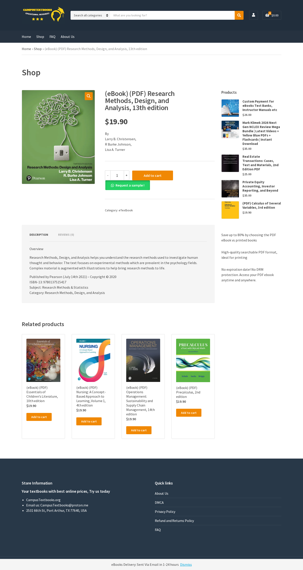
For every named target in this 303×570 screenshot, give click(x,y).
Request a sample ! (130, 185)
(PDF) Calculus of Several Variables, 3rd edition (261, 205)
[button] (89, 96)
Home (26, 36)
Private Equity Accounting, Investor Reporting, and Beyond (260, 186)
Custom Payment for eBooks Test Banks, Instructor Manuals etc (259, 105)
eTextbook (126, 210)
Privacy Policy (165, 511)
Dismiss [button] (186, 564)
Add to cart (152, 175)
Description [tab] (39, 235)
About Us (68, 36)
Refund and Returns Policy (174, 520)
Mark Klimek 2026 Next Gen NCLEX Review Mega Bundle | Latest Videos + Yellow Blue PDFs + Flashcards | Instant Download (261, 133)
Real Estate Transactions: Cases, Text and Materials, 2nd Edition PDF (260, 162)
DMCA (159, 502)
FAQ (52, 36)
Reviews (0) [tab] (66, 235)
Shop (40, 36)
